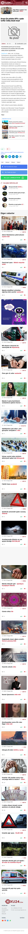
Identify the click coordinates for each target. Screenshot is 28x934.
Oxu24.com (4, 53)
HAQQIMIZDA (5, 910)
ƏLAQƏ (3, 911)
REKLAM (4, 913)
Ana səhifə (4, 908)
